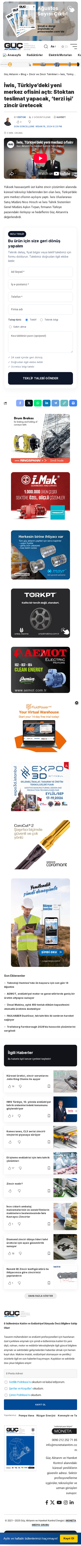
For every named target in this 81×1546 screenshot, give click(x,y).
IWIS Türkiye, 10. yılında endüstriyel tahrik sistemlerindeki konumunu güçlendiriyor (28, 1105)
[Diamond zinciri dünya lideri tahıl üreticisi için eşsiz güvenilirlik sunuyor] (65, 1247)
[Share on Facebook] (20, 403)
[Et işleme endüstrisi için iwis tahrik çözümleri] (65, 1163)
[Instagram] (66, 1502)
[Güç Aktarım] (20, 46)
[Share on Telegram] (55, 403)
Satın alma (19, 326)
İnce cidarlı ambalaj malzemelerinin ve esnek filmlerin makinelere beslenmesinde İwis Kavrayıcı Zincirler (27, 1211)
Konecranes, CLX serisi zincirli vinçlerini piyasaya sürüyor (25, 1133)
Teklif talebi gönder (40, 378)
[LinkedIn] (72, 1502)
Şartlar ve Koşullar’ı (20, 1388)
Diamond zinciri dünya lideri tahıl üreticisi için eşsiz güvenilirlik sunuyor (27, 1243)
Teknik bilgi (51, 319)
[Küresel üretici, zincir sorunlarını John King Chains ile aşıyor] (65, 1081)
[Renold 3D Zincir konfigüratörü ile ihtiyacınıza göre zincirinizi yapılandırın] (65, 1276)
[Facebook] (46, 1502)
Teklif (33, 319)
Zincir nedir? (14, 1183)
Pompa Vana (26, 1415)
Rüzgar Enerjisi (45, 1415)
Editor (21, 117)
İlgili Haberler (20, 1052)
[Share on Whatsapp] (38, 403)
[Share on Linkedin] (47, 403)
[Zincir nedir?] (65, 1187)
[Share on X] (29, 403)
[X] (52, 1502)
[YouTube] (59, 1502)
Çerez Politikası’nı (19, 1395)
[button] (46, 46)
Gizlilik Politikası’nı (20, 1382)
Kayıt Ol (69, 1538)
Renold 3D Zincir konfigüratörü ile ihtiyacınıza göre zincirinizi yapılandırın (27, 1272)
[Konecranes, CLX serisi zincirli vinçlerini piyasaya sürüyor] (65, 1137)
